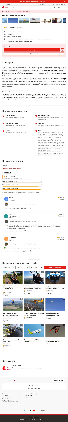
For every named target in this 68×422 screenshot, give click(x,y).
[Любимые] (55, 8)
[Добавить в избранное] (62, 50)
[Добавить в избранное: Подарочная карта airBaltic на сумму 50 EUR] (43, 325)
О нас (3, 393)
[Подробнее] (20, 36)
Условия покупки (6, 400)
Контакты (26, 397)
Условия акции (28, 395)
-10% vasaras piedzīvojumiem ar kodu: (29, 1)
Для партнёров (6, 395)
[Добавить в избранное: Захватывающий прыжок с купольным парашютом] (64, 299)
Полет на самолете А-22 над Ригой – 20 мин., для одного (34, 313)
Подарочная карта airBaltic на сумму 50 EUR (32, 340)
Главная (4, 11)
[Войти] (51, 8)
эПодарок (5, 398)
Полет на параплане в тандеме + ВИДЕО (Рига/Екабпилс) (12, 287)
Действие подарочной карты (10, 401)
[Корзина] (59, 8)
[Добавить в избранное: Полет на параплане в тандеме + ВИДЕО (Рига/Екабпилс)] (21, 272)
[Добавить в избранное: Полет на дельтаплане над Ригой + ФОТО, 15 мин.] (21, 325)
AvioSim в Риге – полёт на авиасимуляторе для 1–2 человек (54, 287)
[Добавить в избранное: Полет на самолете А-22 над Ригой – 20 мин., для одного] (43, 299)
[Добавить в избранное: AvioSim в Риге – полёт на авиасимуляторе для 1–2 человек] (64, 272)
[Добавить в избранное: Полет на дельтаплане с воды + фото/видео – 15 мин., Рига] (64, 325)
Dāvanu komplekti (10, 11)
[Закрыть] (64, 1)
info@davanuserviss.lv (34, 388)
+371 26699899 (35, 385)
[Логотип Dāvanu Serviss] (6, 8)
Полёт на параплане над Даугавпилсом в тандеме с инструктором (10, 314)
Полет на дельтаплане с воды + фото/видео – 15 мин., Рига (54, 340)
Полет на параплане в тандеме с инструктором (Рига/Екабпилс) (33, 287)
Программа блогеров (8, 397)
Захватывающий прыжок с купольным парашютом (52, 313)
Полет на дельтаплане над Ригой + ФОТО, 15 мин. (12, 340)
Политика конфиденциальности (32, 393)
